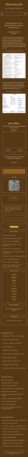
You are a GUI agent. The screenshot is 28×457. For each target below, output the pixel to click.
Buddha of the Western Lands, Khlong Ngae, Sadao (12, 353)
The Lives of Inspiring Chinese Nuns (11, 259)
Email (20, 150)
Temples (14, 294)
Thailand (14, 291)
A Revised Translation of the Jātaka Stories (11, 361)
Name (8, 150)
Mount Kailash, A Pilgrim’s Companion (10, 364)
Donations (14, 197)
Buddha (14, 275)
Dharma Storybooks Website (9, 235)
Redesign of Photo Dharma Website (9, 357)
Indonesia (14, 288)
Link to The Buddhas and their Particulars (14, 51)
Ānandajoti (14, 33)
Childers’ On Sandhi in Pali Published (11, 241)
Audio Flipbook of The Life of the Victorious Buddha (13, 336)
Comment (14, 130)
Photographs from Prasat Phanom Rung (10, 350)
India (14, 283)
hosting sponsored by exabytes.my (14, 320)
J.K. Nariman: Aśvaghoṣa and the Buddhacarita (12, 343)
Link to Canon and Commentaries (14, 91)
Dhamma (14, 277)
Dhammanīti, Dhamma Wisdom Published (12, 238)
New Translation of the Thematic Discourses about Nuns (13, 368)
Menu (25, 13)
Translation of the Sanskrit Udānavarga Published (14, 256)
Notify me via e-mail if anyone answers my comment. (14, 157)
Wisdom (14, 297)
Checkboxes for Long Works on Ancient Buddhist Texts (12, 388)
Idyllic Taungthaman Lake (7, 346)
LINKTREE (14, 310)
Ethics (14, 299)
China (14, 286)
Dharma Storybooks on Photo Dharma (11, 248)
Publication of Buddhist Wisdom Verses (10, 339)
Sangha (14, 280)
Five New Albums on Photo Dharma (11, 262)
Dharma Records (14, 4)
